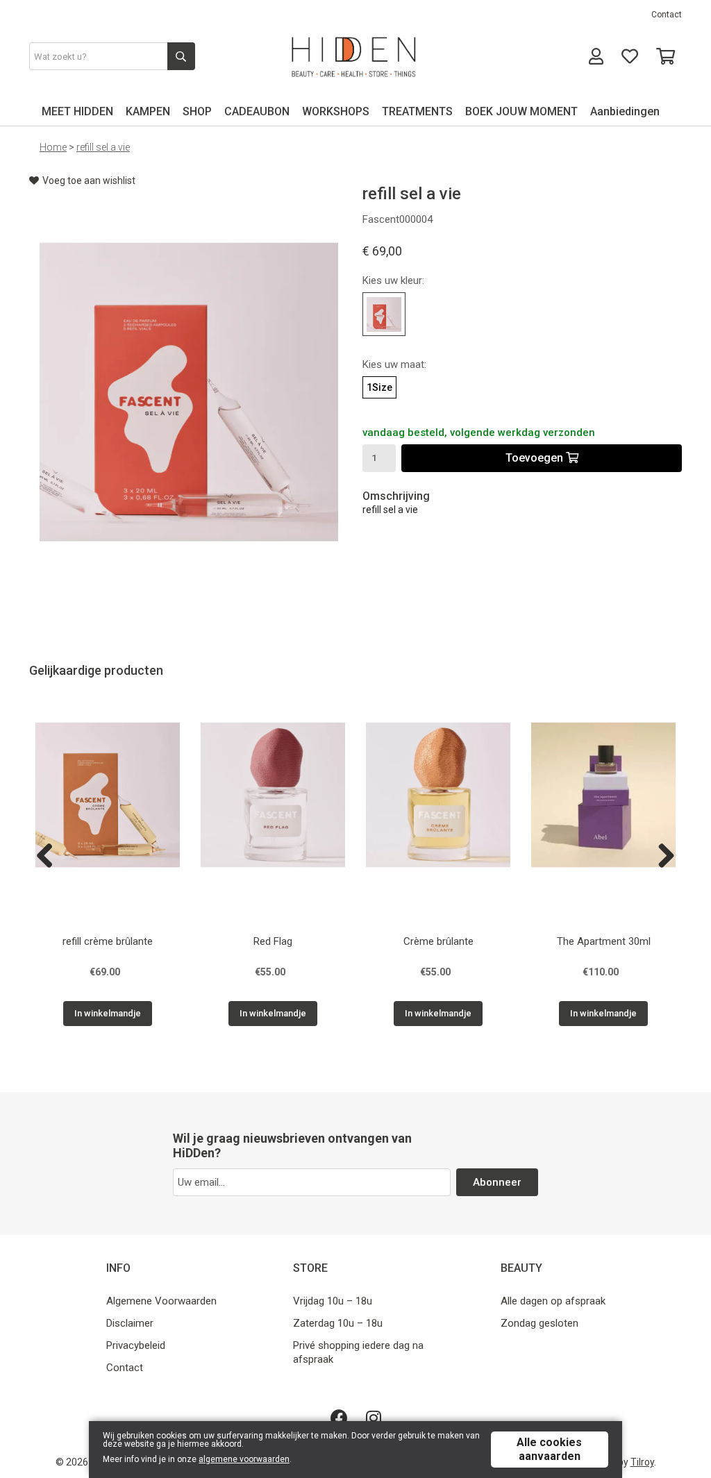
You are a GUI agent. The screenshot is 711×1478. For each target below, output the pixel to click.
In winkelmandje (107, 1013)
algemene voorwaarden (244, 1459)
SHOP (197, 111)
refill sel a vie (103, 147)
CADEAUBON (257, 111)
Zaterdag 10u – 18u (338, 1323)
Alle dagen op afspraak (553, 1301)
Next (661, 857)
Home (53, 147)
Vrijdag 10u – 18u (332, 1301)
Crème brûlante (438, 941)
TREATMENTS (417, 111)
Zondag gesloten (539, 1323)
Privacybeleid (135, 1345)
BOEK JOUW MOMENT (521, 111)
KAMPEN (148, 111)
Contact (666, 14)
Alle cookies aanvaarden (549, 1449)
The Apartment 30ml (604, 941)
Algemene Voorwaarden (161, 1301)
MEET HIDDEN (77, 111)
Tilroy (642, 1462)
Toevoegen (535, 457)
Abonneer (497, 1182)
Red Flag (272, 941)
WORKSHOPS (335, 111)
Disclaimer (129, 1323)
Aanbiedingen (625, 111)
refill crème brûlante (107, 941)
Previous (50, 857)
